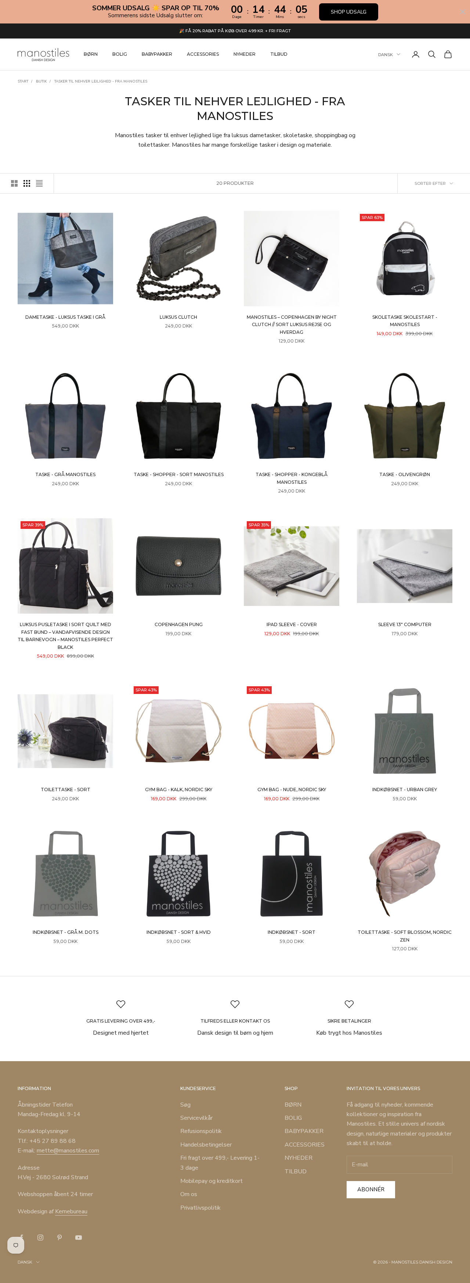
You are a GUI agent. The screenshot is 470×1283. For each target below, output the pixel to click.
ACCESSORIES (203, 54)
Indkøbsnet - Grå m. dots (65, 932)
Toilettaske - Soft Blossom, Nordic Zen (405, 935)
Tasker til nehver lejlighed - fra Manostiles (100, 81)
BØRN (91, 54)
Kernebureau (71, 1211)
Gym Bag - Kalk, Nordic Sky (178, 789)
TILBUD (279, 54)
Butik (41, 81)
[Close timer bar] (463, 12)
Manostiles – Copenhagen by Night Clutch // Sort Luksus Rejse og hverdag (292, 324)
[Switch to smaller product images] (27, 183)
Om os (188, 1194)
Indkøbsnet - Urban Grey (404, 789)
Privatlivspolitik (200, 1208)
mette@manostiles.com (68, 1151)
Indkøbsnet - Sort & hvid (179, 932)
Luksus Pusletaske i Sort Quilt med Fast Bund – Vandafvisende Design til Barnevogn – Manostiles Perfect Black (65, 636)
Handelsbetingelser (206, 1145)
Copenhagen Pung (179, 624)
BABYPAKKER (157, 54)
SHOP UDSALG (348, 11)
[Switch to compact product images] (39, 183)
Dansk (385, 54)
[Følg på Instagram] (40, 1237)
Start (23, 81)
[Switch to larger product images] (14, 183)
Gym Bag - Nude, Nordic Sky (291, 789)
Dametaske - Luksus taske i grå (65, 317)
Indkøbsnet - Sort (291, 932)
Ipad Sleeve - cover (292, 624)
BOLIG (119, 54)
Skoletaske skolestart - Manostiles (404, 320)
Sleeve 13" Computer (404, 624)
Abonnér (370, 1189)
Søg (185, 1105)
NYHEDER (245, 54)
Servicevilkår (196, 1118)
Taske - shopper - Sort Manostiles (179, 474)
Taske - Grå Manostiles (65, 474)
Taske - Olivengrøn (404, 474)
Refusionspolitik (201, 1131)
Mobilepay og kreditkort (211, 1181)
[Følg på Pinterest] (59, 1237)
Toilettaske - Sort (65, 789)
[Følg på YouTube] (78, 1237)
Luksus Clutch (178, 317)
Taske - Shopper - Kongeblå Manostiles (292, 478)
